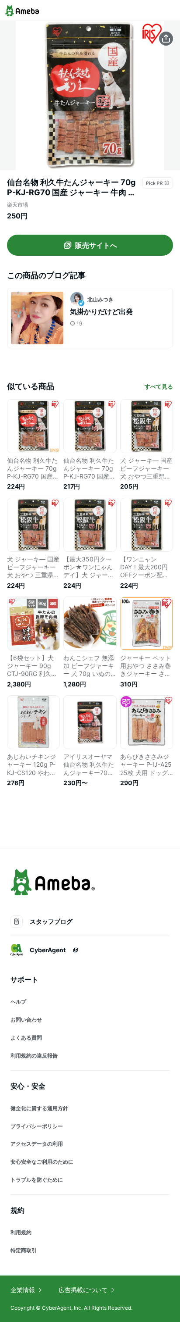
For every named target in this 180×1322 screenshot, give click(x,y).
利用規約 (20, 1232)
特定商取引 (23, 1250)
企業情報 (22, 1289)
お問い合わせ (26, 1019)
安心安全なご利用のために (41, 1161)
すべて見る (159, 386)
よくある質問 (26, 1037)
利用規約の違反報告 (34, 1055)
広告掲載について (83, 1289)
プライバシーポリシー (36, 1126)
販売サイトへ (96, 245)
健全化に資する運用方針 (39, 1108)
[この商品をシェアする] (166, 39)
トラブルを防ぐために (36, 1179)
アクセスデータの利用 (36, 1143)
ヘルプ (18, 1001)
